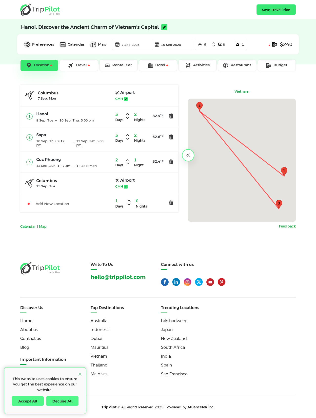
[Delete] (171, 116)
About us (29, 329)
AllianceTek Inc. (201, 407)
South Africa (173, 347)
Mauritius (99, 347)
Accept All (27, 401)
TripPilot (109, 407)
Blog (24, 347)
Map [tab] (102, 44)
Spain (166, 365)
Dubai (96, 338)
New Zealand (174, 338)
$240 (286, 44)
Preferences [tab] (43, 44)
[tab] (39, 65)
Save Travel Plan (276, 10)
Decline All (62, 401)
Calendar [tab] (76, 44)
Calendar (28, 226)
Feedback (287, 226)
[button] (284, 171)
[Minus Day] (213, 46)
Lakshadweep (174, 320)
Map (43, 226)
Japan (167, 329)
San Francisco (174, 374)
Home (26, 320)
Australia (99, 320)
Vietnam (99, 356)
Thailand (99, 365)
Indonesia (100, 329)
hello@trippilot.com (118, 277)
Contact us (30, 338)
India (166, 356)
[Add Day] (213, 43)
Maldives (99, 374)
